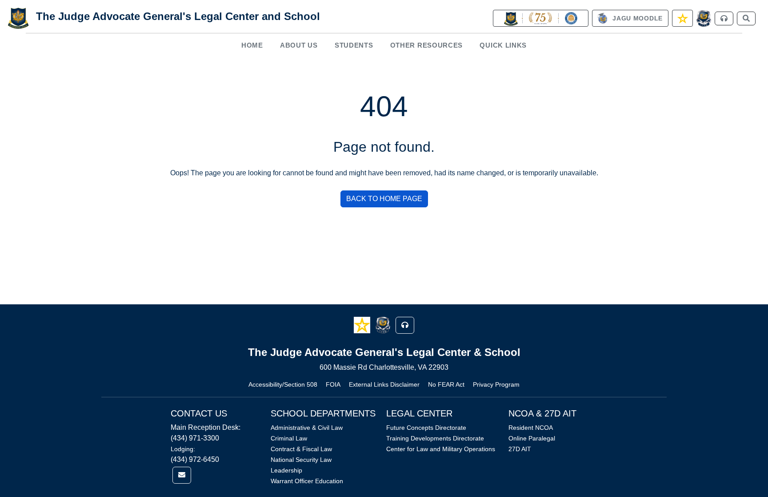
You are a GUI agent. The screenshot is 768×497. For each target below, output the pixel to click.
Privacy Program (496, 384)
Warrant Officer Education (307, 481)
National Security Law (301, 459)
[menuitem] (252, 45)
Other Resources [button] (426, 45)
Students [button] (354, 45)
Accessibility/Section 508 (282, 384)
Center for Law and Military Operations (440, 449)
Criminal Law (289, 438)
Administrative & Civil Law (307, 427)
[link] (540, 18)
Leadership (286, 470)
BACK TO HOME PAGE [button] (384, 198)
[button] (363, 324)
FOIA (333, 384)
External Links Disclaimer (384, 384)
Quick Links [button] (503, 45)
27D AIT (519, 449)
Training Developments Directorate (435, 438)
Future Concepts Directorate (426, 427)
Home (252, 45)
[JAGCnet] (703, 18)
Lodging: (183, 449)
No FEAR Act (446, 384)
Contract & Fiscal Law (301, 449)
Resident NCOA (530, 427)
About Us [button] (299, 45)
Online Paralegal (531, 438)
